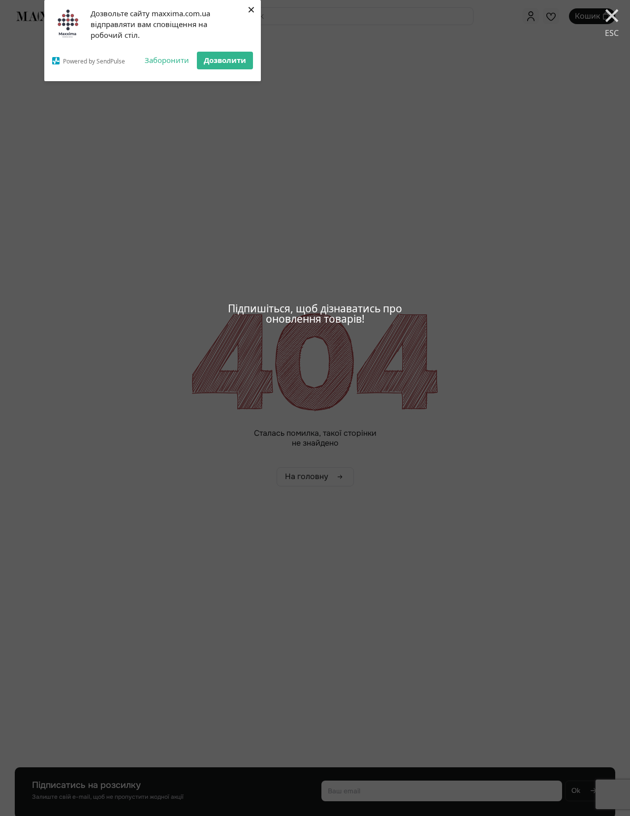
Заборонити (167, 60)
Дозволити (225, 60)
